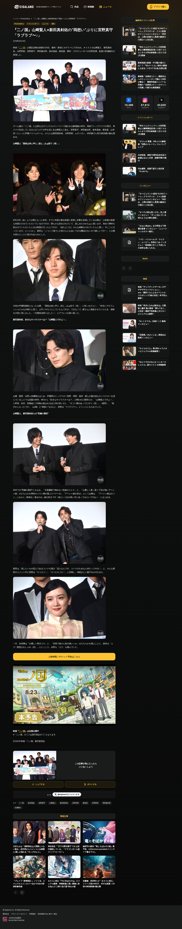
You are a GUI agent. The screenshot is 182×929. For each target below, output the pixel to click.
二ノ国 (22, 47)
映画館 (91, 6)
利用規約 (32, 914)
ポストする (92, 784)
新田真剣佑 (64, 803)
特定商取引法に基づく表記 (47, 914)
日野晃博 (75, 803)
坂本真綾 (31, 803)
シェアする (40, 784)
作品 (76, 6)
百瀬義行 (18, 808)
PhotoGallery (25, 19)
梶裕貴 (85, 803)
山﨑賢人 (52, 803)
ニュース (105, 7)
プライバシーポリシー (19, 914)
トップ (15, 19)
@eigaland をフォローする (68, 794)
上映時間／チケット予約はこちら (64, 656)
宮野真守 (42, 803)
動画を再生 (18, 666)
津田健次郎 (107, 803)
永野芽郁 (95, 803)
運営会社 (6, 914)
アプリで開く (158, 7)
